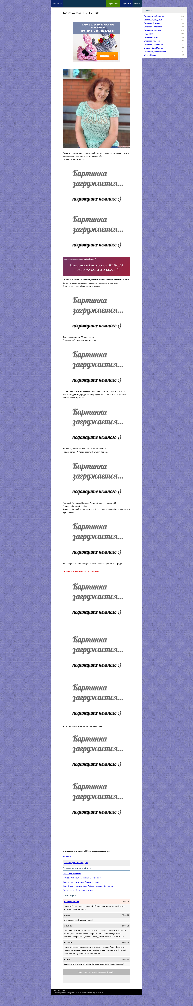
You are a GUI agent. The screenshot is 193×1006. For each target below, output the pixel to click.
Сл (113, 3)
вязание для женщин (74, 862)
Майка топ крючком (72, 874)
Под (126, 3)
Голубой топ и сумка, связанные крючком (82, 878)
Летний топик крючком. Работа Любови (81, 882)
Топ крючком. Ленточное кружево (78, 890)
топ (86, 862)
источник (67, 856)
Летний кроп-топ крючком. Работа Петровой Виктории (88, 886)
